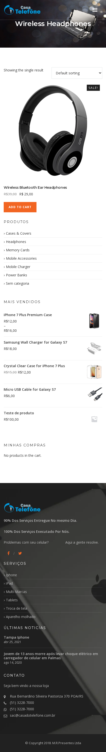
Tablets (12, 600)
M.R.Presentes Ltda (66, 743)
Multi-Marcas (16, 591)
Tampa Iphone (16, 637)
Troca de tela (16, 608)
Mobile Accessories (21, 258)
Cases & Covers (18, 233)
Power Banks (16, 275)
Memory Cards (18, 250)
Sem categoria (17, 283)
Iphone (11, 575)
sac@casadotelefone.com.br (32, 715)
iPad (9, 583)
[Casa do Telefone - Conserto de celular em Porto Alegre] (28, 10)
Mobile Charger (18, 266)
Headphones (16, 241)
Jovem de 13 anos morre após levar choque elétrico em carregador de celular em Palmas (51, 656)
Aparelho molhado (20, 616)
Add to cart (20, 207)
